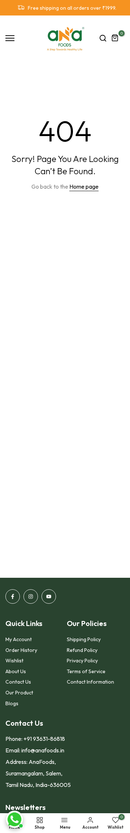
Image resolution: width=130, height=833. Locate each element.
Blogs (11, 703)
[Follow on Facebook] (12, 596)
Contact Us (18, 682)
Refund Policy (82, 650)
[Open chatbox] (14, 819)
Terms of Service (86, 671)
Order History (21, 650)
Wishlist (14, 660)
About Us (15, 671)
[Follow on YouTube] (49, 596)
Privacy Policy (82, 660)
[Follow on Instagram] (30, 596)
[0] (115, 38)
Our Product (19, 692)
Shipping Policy (84, 639)
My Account (18, 639)
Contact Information (90, 682)
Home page (84, 186)
